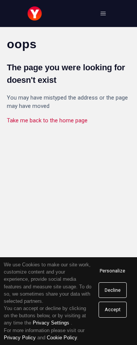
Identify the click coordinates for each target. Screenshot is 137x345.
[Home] (35, 13)
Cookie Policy (62, 337)
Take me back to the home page (47, 120)
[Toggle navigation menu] (102, 14)
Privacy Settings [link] (51, 323)
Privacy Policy (20, 337)
